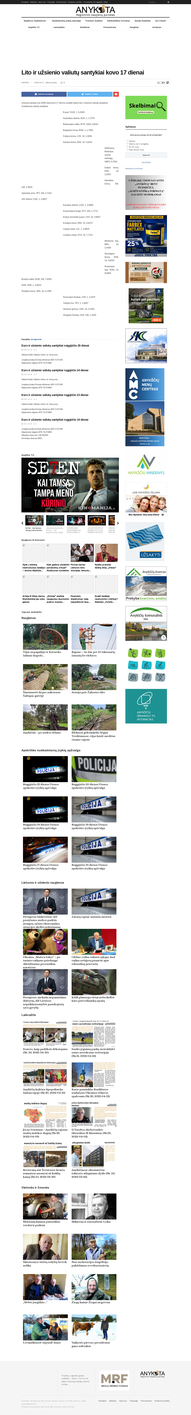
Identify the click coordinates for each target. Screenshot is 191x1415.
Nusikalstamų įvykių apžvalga (66, 21)
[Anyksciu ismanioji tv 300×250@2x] (146, 706)
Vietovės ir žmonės (35, 1187)
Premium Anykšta (94, 21)
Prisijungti (51, 2)
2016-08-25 (27, 350)
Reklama (33, 2)
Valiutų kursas (51, 83)
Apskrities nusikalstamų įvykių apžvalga (50, 750)
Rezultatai (146, 162)
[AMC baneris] (144, 407)
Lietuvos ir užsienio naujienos (42, 882)
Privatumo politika (75, 2)
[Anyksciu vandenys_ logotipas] (146, 464)
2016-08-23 (27, 399)
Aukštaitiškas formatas (118, 21)
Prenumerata (61, 2)
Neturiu (132, 141)
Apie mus (42, 2)
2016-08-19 (27, 424)
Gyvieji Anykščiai (142, 21)
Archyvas (156, 27)
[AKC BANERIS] (146, 345)
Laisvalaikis (59, 27)
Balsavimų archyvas (134, 168)
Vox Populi (160, 21)
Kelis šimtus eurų (136, 150)
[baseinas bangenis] (144, 541)
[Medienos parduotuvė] (146, 272)
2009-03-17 (39, 83)
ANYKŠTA (25, 83)
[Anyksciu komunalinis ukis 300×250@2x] (146, 623)
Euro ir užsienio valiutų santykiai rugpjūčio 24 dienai (54, 370)
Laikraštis (28, 1015)
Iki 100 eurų (134, 147)
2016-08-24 (27, 374)
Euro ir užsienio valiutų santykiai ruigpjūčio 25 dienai (55, 345)
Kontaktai (25, 2)
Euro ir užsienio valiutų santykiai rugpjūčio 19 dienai (54, 419)
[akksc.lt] (146, 665)
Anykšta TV (33, 27)
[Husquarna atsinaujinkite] (146, 306)
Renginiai (134, 27)
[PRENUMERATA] (146, 192)
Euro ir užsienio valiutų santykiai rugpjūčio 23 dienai (54, 395)
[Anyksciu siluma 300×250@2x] (146, 499)
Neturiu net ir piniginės (139, 144)
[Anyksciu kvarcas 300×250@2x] (146, 583)
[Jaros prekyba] (146, 236)
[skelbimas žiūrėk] (146, 107)
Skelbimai (85, 27)
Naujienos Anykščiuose (35, 21)
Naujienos (28, 618)
